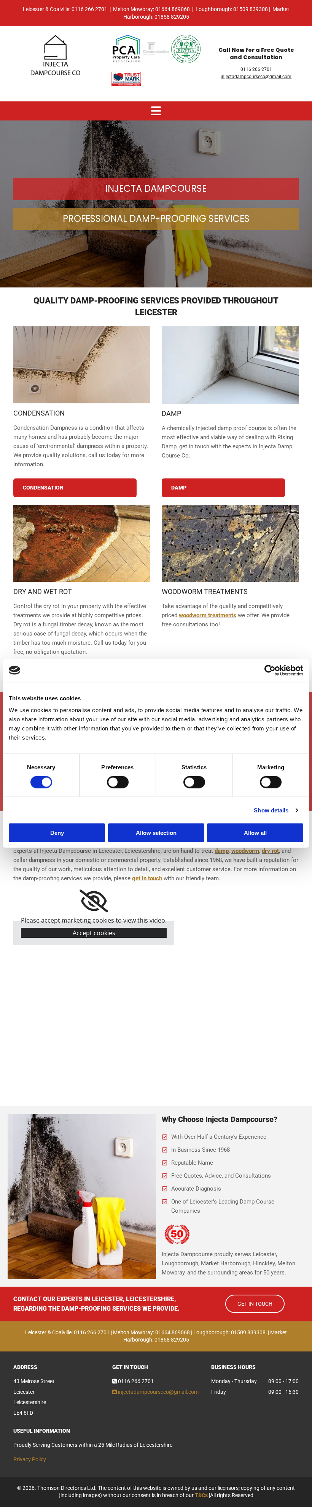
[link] (94, 901)
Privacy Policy (29, 1459)
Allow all (255, 833)
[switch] (118, 782)
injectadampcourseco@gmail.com (256, 76)
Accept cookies (94, 933)
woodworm (245, 850)
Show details (271, 810)
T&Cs (201, 1495)
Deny (57, 833)
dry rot (270, 850)
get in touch (147, 878)
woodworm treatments (207, 615)
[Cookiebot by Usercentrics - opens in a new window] (270, 670)
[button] (75, 487)
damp (222, 850)
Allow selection (156, 833)
